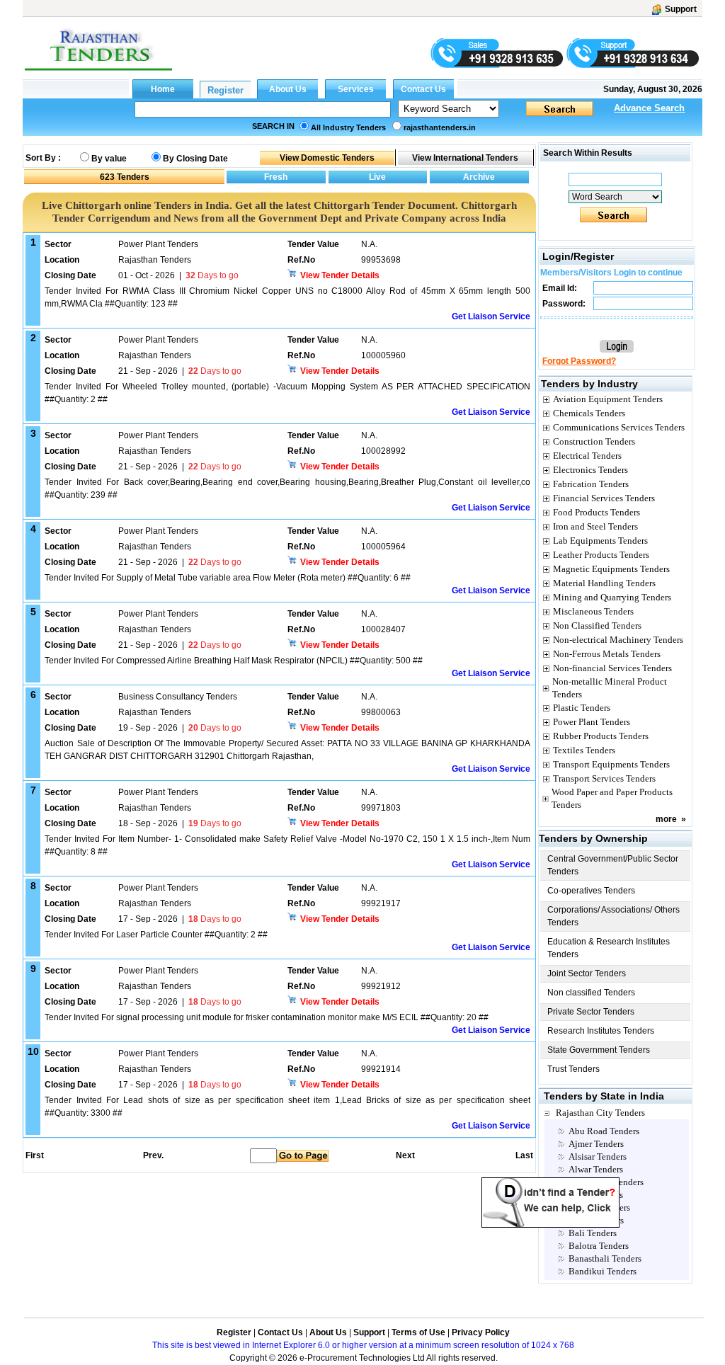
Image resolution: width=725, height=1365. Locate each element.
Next (405, 1155)
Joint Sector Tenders (586, 973)
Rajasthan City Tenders (600, 1112)
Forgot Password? (579, 361)
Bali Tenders (593, 1233)
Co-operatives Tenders (591, 891)
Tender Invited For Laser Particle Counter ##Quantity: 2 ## (156, 934)
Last (524, 1155)
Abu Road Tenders (604, 1131)
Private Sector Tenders (590, 1012)
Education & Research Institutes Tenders (608, 948)
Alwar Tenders (596, 1169)
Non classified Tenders (591, 993)
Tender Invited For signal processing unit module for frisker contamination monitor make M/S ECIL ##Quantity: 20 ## (267, 1017)
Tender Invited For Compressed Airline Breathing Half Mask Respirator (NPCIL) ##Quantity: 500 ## (234, 661)
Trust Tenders (573, 1069)
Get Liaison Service (491, 316)
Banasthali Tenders (605, 1258)
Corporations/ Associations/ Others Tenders (613, 916)
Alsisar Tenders (598, 1156)
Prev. (153, 1155)
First (33, 1155)
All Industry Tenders (348, 127)
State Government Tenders (598, 1050)
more (666, 819)
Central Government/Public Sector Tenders (612, 865)
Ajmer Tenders (596, 1143)
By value (109, 159)
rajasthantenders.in (440, 127)
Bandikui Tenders (602, 1271)
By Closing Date (195, 159)
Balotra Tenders (599, 1245)
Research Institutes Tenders (600, 1031)
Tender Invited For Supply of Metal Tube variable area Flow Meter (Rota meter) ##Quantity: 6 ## (228, 578)
